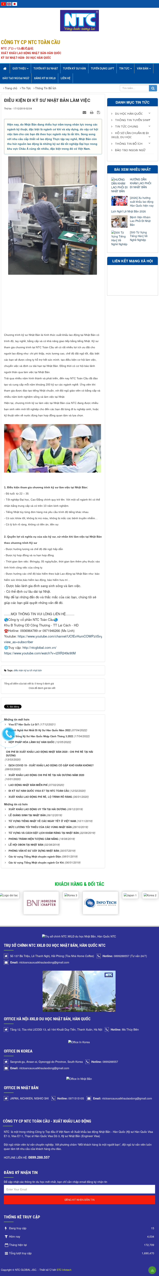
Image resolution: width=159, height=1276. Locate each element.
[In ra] (92, 112)
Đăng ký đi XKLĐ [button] (45, 78)
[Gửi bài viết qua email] (85, 112)
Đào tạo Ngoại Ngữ (129, 150)
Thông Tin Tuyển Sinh (132, 120)
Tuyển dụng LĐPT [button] (102, 68)
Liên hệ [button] (65, 78)
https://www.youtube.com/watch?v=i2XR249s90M (40, 653)
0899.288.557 (39, 1157)
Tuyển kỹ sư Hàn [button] (74, 68)
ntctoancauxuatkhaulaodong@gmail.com (39, 962)
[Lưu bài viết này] (99, 112)
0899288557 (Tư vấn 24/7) (125, 956)
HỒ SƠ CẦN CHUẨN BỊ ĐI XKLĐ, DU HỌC (130, 135)
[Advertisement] (53, 304)
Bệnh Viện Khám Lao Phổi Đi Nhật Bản (140, 221)
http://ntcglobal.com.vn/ (39, 647)
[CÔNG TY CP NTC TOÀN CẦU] (79, 20)
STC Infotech (64, 1270)
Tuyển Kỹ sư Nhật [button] (46, 68)
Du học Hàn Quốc (128, 113)
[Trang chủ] (5, 68)
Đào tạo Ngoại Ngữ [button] (16, 78)
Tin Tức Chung (126, 126)
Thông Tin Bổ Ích (128, 144)
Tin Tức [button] (124, 68)
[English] (9, 3)
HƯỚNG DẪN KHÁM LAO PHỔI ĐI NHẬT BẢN (140, 183)
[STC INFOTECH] (89, 892)
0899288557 (104, 1062)
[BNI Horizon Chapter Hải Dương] (30, 892)
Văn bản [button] (143, 68)
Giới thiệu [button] (19, 68)
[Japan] (14, 3)
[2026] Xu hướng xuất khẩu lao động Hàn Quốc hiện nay (142, 201)
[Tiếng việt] (3, 3)
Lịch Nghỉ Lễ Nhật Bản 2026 (128, 211)
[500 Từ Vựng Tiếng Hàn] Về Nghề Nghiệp (139, 236)
